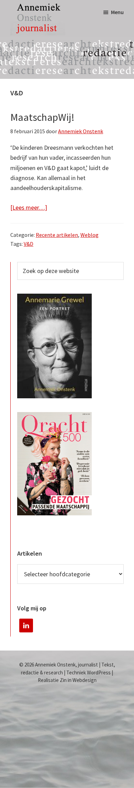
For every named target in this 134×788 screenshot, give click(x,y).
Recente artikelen (57, 234)
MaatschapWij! (42, 117)
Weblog (89, 234)
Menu (117, 12)
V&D (28, 243)
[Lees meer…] (28, 207)
